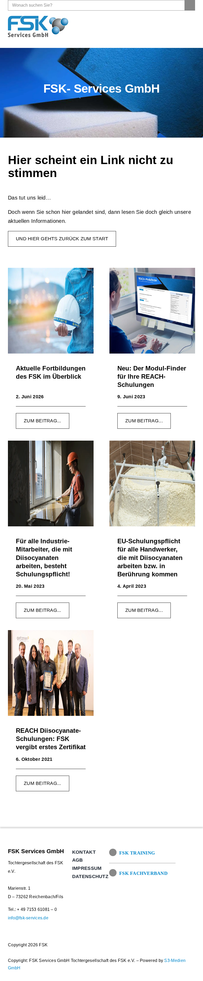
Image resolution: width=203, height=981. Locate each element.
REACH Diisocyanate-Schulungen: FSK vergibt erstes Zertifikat (51, 739)
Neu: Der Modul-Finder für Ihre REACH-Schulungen (151, 376)
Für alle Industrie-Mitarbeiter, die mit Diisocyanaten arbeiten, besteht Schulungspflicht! (44, 557)
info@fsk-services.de (28, 918)
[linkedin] (191, 26)
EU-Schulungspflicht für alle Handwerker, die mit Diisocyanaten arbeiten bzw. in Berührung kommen (150, 557)
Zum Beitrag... (42, 420)
